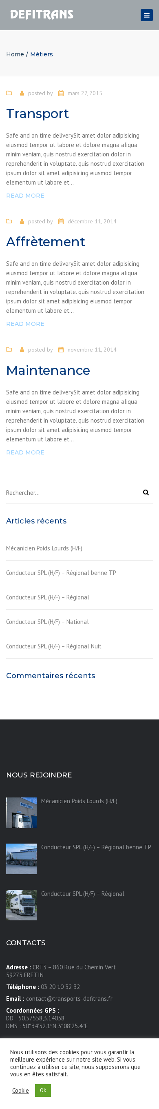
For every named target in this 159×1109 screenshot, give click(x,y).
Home (15, 54)
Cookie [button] (20, 1090)
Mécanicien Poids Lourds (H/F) (44, 548)
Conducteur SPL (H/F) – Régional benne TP (61, 573)
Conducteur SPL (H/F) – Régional (47, 597)
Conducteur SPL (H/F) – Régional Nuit (54, 646)
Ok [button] (43, 1090)
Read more (25, 195)
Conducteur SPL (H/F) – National (47, 622)
